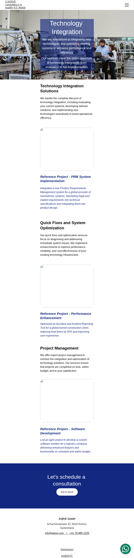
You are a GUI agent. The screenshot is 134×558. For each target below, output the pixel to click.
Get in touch (67, 492)
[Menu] (127, 5)
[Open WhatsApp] (125, 549)
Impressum (67, 549)
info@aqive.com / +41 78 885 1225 (67, 533)
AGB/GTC (67, 556)
